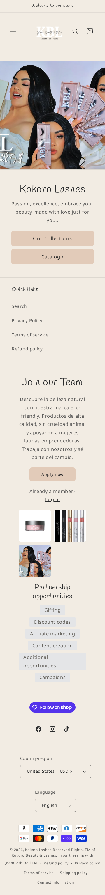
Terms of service (30, 335)
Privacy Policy (27, 321)
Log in (52, 499)
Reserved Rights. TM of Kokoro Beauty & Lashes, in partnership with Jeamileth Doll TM (50, 856)
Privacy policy (87, 863)
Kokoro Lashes (38, 849)
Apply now (52, 474)
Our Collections (52, 238)
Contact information (55, 882)
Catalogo (52, 256)
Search (19, 306)
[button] (13, 31)
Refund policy (27, 349)
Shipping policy (74, 872)
